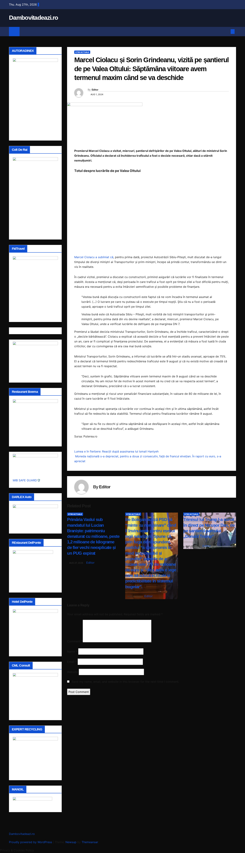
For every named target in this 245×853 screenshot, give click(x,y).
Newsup (70, 842)
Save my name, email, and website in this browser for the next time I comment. (125, 681)
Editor (95, 89)
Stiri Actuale (82, 52)
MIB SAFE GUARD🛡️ (27, 480)
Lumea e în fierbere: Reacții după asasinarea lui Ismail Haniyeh (116, 451)
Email (72, 662)
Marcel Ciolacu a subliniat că (93, 257)
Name (72, 651)
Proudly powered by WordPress (31, 842)
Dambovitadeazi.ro (33, 17)
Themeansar (90, 842)
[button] (227, 31)
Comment (75, 641)
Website (72, 672)
